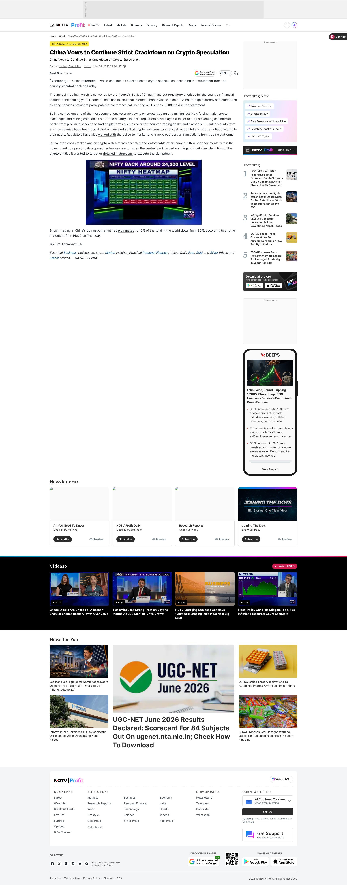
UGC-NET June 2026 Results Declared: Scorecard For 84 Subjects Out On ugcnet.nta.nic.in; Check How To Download (171, 732)
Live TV (95, 25)
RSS (119, 878)
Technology (131, 809)
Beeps (192, 25)
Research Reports (173, 25)
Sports (164, 809)
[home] (70, 23)
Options (59, 826)
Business (136, 25)
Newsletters (204, 797)
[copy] (236, 73)
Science (129, 815)
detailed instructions (118, 153)
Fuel (191, 252)
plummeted (126, 230)
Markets (122, 25)
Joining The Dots (254, 525)
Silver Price (131, 820)
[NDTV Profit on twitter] (59, 863)
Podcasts (202, 809)
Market (110, 252)
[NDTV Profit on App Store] (284, 861)
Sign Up (267, 811)
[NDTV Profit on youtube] (80, 863)
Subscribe (62, 539)
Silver (214, 252)
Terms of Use (72, 878)
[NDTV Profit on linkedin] (73, 863)
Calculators (95, 827)
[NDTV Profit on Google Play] (255, 861)
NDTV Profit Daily (128, 525)
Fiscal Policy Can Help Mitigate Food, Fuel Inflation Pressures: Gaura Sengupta (266, 612)
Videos (164, 815)
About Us (55, 878)
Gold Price (94, 820)
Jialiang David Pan (70, 66)
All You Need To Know (68, 525)
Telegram (202, 803)
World (87, 66)
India (163, 803)
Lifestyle (93, 815)
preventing (205, 119)
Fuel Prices (167, 820)
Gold (199, 252)
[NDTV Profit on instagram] (66, 863)
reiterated (89, 81)
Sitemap (108, 878)
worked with (107, 134)
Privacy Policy (91, 878)
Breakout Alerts (64, 809)
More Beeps (269, 469)
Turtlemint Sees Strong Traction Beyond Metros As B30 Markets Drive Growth (140, 612)
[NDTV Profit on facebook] (52, 863)
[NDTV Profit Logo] (68, 779)
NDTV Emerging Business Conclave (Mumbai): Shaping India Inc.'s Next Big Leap (202, 613)
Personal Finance (211, 25)
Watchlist (60, 803)
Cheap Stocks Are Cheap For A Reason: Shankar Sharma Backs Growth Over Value (79, 612)
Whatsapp (203, 815)
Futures (59, 820)
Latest (108, 25)
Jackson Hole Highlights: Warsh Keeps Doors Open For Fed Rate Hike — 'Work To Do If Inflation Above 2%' (79, 685)
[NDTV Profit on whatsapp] (86, 863)
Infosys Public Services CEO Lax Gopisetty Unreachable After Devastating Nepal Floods (78, 735)
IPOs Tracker (62, 832)
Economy (152, 25)
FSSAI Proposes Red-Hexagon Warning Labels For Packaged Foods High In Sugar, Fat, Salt (266, 735)
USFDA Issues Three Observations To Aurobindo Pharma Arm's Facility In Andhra (267, 683)
